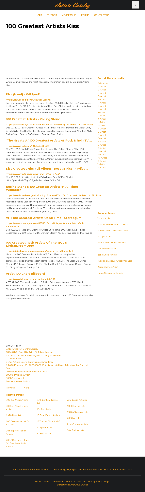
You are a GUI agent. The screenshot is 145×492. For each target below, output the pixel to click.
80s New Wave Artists (18, 381)
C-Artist (102, 92)
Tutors (52, 15)
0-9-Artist (103, 83)
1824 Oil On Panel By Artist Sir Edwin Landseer (30, 352)
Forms (85, 15)
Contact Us (101, 15)
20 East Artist (44, 433)
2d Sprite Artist (44, 427)
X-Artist (102, 161)
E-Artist (102, 99)
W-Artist (102, 157)
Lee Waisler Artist (107, 248)
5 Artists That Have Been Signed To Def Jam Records (33, 355)
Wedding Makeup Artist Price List (115, 260)
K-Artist (102, 118)
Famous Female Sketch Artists (113, 224)
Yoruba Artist (104, 218)
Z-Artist (102, 167)
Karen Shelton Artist (108, 266)
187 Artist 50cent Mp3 (48, 421)
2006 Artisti (73, 418)
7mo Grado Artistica (77, 399)
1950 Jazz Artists (76, 406)
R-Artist (102, 141)
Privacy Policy (95, 481)
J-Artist (101, 115)
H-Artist (102, 109)
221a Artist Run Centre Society (22, 348)
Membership (69, 15)
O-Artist (102, 131)
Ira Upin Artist (105, 236)
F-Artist (102, 102)
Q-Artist (102, 138)
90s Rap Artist (44, 409)
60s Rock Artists (75, 430)
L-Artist (101, 122)
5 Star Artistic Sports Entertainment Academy (29, 361)
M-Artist (102, 125)
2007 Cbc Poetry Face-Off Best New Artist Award (18, 443)
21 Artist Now (13, 358)
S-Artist (102, 144)
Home (39, 15)
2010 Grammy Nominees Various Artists (26, 371)
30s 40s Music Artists (17, 399)
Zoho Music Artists (107, 254)
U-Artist (102, 151)
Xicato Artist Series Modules (112, 242)
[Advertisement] (72, 53)
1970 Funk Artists (15, 415)
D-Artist (102, 96)
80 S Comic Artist (15, 378)
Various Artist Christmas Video (113, 230)
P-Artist (102, 135)
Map (106, 481)
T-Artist (102, 148)
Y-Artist (101, 164)
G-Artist (102, 105)
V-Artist (102, 154)
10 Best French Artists (48, 415)
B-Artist (102, 89)
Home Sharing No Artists (110, 273)
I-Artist (101, 112)
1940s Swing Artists (77, 412)
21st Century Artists (77, 424)
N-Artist (102, 128)
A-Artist (102, 86)
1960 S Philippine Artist (18, 374)
